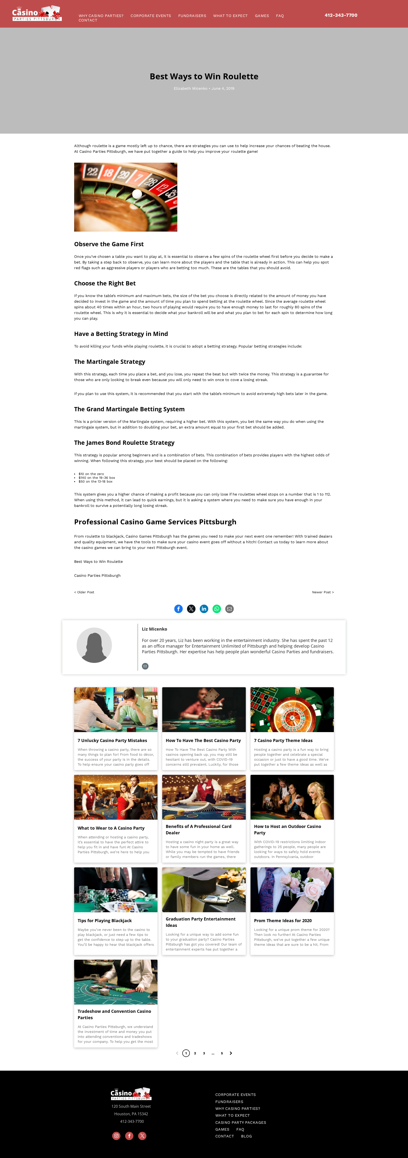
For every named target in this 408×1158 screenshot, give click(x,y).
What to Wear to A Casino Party (111, 828)
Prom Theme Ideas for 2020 (283, 920)
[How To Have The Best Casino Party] (204, 709)
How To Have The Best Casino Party (203, 740)
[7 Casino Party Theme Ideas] (292, 709)
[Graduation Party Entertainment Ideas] (204, 889)
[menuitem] (102, 15)
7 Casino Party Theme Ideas (283, 740)
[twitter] (142, 1136)
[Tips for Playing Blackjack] (115, 889)
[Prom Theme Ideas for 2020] (292, 889)
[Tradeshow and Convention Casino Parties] (115, 982)
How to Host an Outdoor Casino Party (287, 829)
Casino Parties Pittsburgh (102, 151)
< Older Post (84, 592)
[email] (145, 667)
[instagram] (116, 1136)
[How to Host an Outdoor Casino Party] (292, 797)
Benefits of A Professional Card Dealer (198, 829)
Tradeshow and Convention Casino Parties (114, 1014)
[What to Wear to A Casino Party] (115, 797)
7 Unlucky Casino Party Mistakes (112, 740)
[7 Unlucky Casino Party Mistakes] (115, 709)
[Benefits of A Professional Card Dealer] (204, 797)
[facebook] (129, 1136)
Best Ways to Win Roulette (98, 561)
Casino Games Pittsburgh (149, 536)
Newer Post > (323, 592)
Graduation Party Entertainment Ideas (201, 922)
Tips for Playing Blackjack (105, 920)
